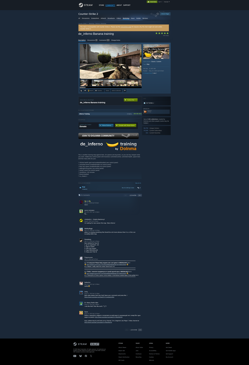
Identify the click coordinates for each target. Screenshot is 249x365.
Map (148, 64)
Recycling (138, 357)
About (119, 5)
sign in (160, 1)
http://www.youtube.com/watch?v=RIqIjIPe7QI (108, 317)
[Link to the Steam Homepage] (86, 6)
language (166, 1)
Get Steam (169, 347)
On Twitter (149, 103)
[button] (86, 83)
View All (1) (138, 183)
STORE (101, 5)
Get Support (169, 354)
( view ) (154, 73)
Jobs (137, 350)
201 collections (153, 119)
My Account (169, 357)
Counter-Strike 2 (82, 23)
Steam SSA (121, 350)
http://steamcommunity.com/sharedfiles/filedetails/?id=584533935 (106, 264)
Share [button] (107, 90)
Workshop (91, 23)
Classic (153, 61)
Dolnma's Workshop (100, 23)
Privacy (151, 347)
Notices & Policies (154, 354)
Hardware (138, 354)
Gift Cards (121, 360)
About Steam (122, 347)
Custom (158, 61)
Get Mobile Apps (171, 350)
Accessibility (152, 350)
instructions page (126, 27)
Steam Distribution (123, 357)
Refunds (151, 360)
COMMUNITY (110, 5)
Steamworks (122, 354)
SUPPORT (126, 5)
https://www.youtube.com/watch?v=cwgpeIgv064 (99, 297)
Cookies (151, 357)
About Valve (139, 347)
